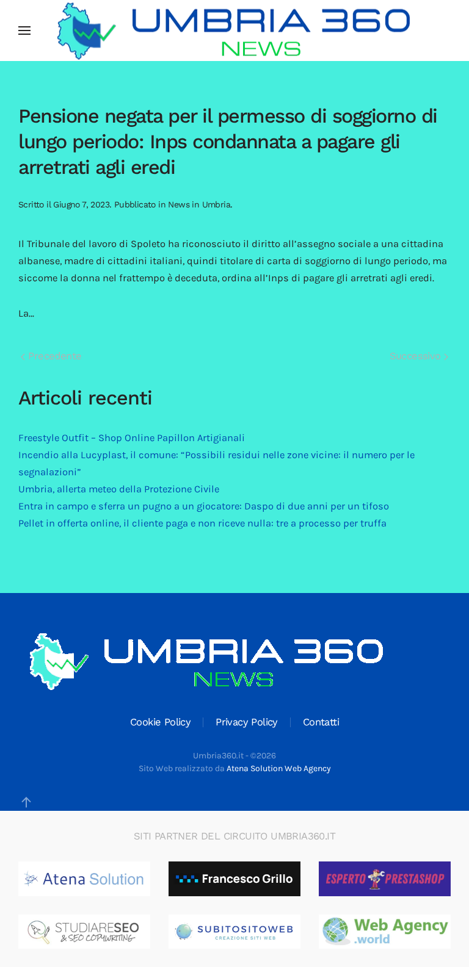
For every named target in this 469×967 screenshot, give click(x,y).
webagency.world (397, 931)
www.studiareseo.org (104, 931)
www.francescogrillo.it (257, 878)
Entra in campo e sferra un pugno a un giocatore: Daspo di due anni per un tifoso (203, 506)
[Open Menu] (24, 30)
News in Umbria (199, 204)
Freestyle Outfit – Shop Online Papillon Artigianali (131, 438)
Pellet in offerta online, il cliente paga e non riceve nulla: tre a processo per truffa (202, 523)
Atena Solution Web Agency (279, 768)
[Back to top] (26, 802)
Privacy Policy (247, 722)
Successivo (417, 356)
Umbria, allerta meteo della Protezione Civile (118, 489)
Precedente (53, 356)
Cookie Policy (160, 722)
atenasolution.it (93, 878)
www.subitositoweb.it (256, 931)
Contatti (321, 722)
